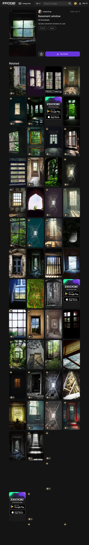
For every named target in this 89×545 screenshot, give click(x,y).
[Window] (71, 476)
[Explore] (35, 263)
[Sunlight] (53, 172)
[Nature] (71, 324)
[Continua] (35, 476)
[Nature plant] (71, 232)
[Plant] (35, 202)
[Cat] (17, 415)
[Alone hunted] (53, 293)
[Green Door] (71, 111)
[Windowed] (17, 141)
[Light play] (71, 354)
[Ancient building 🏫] (35, 354)
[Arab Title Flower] (53, 324)
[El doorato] (53, 354)
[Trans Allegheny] (17, 293)
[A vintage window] (17, 263)
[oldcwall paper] (17, 202)
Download (64, 54)
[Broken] (53, 80)
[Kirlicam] (35, 80)
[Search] (70, 3)
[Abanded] (71, 263)
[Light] (17, 476)
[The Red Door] (71, 445)
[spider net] (71, 384)
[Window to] (53, 506)
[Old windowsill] (17, 172)
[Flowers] (35, 293)
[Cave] (71, 506)
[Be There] (17, 445)
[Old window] (53, 263)
